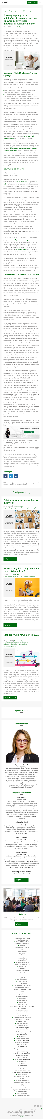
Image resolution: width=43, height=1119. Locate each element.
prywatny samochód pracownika (22, 1090)
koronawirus (22, 1036)
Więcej (18, 880)
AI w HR (22, 1069)
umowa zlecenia (22, 1046)
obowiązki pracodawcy (22, 970)
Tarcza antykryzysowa (22, 997)
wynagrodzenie (22, 951)
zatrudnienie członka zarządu (22, 1073)
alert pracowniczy (22, 1057)
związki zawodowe (22, 979)
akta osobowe (22, 976)
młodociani (22, 1063)
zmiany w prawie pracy (10, 646)
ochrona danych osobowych (28, 508)
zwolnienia (12, 13)
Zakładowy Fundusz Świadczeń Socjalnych (22, 1006)
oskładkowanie (22, 995)
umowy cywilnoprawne (22, 1038)
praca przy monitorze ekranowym (22, 1031)
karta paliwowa (22, 1092)
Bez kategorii (22, 966)
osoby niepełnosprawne (22, 1067)
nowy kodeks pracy (22, 1016)
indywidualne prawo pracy (11, 11)
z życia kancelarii (22, 981)
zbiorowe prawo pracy (22, 962)
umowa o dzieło (22, 1065)
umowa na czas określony (22, 1071)
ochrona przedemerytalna (22, 1059)
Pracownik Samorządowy (22, 1027)
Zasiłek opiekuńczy (22, 1025)
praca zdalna (22, 998)
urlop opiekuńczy (29, 483)
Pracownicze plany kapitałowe (22, 1017)
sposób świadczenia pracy (22, 1095)
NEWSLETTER (32, 2)
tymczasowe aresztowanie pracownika (22, 1088)
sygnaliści (22, 978)
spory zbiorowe (22, 1074)
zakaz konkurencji (22, 1044)
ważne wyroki (22, 960)
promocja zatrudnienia (22, 1080)
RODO (22, 991)
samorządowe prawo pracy (22, 1042)
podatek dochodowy (22, 1055)
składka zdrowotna (22, 1014)
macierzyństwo (22, 1021)
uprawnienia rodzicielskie (22, 987)
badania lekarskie (22, 1000)
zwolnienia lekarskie (29, 576)
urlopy (5, 13)
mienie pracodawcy (22, 1093)
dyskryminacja (22, 1008)
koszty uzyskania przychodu (22, 1076)
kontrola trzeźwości (22, 1012)
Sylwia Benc (15, 574)
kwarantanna (22, 1061)
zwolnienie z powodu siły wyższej (18, 485)
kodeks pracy (24, 643)
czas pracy (22, 974)
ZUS (21, 576)
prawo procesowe (22, 1004)
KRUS (22, 1086)
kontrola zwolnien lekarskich (22, 1082)
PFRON (22, 1078)
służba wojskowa (23, 940)
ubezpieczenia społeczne (22, 947)
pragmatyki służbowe (22, 1010)
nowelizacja (10, 483)
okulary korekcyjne (22, 1033)
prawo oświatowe (22, 1035)
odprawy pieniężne (22, 1023)
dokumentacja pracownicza (22, 964)
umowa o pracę (23, 644)
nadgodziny (22, 1002)
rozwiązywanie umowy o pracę (22, 989)
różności (22, 945)
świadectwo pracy (22, 1050)
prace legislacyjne (22, 983)
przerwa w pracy (18, 483)
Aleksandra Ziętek (17, 27)
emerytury (22, 993)
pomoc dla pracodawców (22, 1054)
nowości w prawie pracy (27, 11)
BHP (22, 955)
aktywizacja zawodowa (22, 1040)
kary (22, 1084)
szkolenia (22, 972)
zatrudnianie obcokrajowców (22, 985)
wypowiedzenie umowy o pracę (22, 1048)
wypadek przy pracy (22, 1052)
